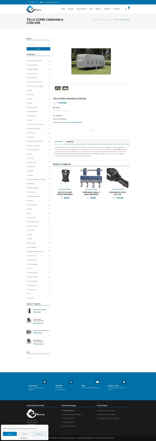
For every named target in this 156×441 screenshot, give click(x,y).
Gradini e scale (39, 162)
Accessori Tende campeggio (39, 86)
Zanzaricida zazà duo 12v (117, 193)
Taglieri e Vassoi (39, 260)
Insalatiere (39, 171)
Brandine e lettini (39, 107)
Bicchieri (39, 99)
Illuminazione (39, 166)
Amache (39, 90)
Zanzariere (39, 298)
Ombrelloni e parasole (39, 196)
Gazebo (39, 154)
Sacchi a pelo (39, 230)
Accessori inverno (39, 77)
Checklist (107, 9)
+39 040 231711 (33, 2)
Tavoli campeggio (39, 264)
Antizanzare (39, 94)
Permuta (98, 9)
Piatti (39, 213)
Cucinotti (39, 120)
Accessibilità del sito (69, 426)
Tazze (39, 268)
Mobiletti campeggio (39, 188)
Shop (91, 9)
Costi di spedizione (68, 418)
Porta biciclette (39, 217)
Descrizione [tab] (59, 141)
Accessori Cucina (39, 73)
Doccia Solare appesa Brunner (65, 193)
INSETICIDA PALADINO (39, 310)
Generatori (39, 158)
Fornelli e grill (39, 133)
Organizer (39, 200)
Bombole (39, 103)
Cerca (38, 49)
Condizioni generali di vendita (72, 414)
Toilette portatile (39, 285)
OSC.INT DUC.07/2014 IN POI (41, 330)
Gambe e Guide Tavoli (39, 145)
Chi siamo (71, 9)
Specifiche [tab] (69, 141)
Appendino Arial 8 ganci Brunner (91, 193)
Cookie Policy (23, 438)
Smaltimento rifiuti (69, 422)
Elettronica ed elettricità (39, 128)
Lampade (39, 175)
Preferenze (39, 434)
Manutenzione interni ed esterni (39, 179)
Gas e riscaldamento (39, 150)
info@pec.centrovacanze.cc (68, 438)
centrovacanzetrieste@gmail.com (50, 2)
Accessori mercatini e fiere (39, 82)
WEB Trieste (111, 438)
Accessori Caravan (107, 19)
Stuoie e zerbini (39, 255)
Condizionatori (39, 116)
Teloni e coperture (39, 272)
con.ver (30, 358)
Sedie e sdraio (39, 243)
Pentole (39, 209)
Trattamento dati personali (106, 414)
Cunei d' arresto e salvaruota (39, 124)
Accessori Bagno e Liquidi (39, 61)
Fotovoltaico (39, 137)
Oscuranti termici (39, 205)
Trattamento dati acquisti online (108, 418)
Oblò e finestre (39, 192)
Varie (39, 294)
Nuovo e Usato (82, 9)
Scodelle (39, 239)
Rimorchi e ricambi (39, 226)
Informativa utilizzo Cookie (106, 410)
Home (63, 9)
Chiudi (24, 434)
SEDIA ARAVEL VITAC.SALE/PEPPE (38, 320)
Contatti (116, 9)
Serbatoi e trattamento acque (39, 251)
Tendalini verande (39, 277)
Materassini (39, 183)
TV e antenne (39, 289)
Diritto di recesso (68, 410)
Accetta (9, 434)
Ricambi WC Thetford (39, 222)
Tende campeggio (39, 281)
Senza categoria (39, 247)
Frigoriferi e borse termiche (39, 141)
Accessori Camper (39, 65)
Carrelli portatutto (39, 111)
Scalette (39, 234)
